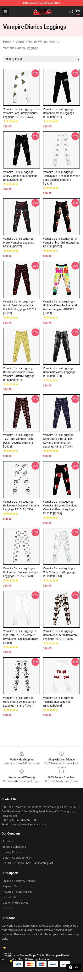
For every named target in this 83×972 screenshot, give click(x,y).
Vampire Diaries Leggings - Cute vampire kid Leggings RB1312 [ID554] (59, 572)
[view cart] (77, 11)
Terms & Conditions (14, 846)
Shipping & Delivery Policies (19, 880)
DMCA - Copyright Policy (17, 857)
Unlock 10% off (7, 955)
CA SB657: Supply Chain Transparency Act (28, 863)
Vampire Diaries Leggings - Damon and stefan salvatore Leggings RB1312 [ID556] (60, 635)
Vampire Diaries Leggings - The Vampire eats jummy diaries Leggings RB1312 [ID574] (21, 113)
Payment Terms (12, 886)
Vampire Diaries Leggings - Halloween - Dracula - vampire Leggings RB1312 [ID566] (21, 505)
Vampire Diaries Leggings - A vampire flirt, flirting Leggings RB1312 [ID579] (61, 242)
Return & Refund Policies (17, 891)
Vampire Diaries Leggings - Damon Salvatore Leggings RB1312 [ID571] (59, 372)
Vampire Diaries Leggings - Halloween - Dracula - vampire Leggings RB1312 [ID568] (21, 572)
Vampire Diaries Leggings (20, 48)
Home (7, 42)
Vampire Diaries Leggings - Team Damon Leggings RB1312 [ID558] (59, 701)
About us (8, 841)
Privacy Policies (12, 852)
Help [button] (76, 967)
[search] (71, 11)
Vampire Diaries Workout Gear (36, 42)
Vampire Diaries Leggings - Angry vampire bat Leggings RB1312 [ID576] (20, 175)
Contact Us (9, 897)
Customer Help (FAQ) (15, 902)
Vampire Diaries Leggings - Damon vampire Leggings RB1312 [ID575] (59, 113)
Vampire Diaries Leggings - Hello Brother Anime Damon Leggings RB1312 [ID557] (19, 701)
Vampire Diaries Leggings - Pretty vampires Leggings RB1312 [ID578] (19, 242)
